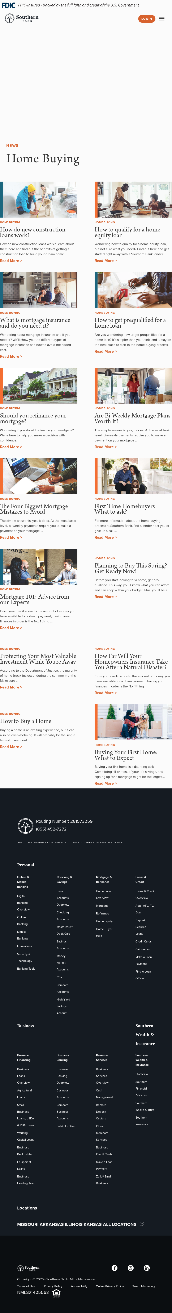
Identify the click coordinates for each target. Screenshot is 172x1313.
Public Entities (66, 1126)
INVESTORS (104, 842)
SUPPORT (61, 842)
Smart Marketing (143, 1286)
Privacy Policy (53, 1286)
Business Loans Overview (23, 1076)
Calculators (143, 949)
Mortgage (102, 906)
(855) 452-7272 (51, 829)
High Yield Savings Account (63, 1006)
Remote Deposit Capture (101, 1112)
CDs (59, 977)
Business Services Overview (102, 1076)
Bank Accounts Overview (63, 898)
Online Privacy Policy (110, 1286)
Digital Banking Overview (23, 903)
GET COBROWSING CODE (35, 842)
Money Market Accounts (63, 963)
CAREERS (88, 842)
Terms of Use (26, 1286)
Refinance (102, 913)
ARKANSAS (52, 1224)
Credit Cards (144, 941)
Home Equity (104, 921)
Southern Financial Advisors (141, 1089)
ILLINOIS (74, 1224)
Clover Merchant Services (102, 1133)
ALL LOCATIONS (120, 1224)
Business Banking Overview (63, 1076)
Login (146, 19)
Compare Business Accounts (63, 1112)
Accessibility (79, 1286)
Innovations (24, 946)
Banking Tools (26, 968)
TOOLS (75, 842)
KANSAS (93, 1224)
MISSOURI (28, 1224)
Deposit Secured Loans (141, 927)
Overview (142, 1074)
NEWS (119, 842)
